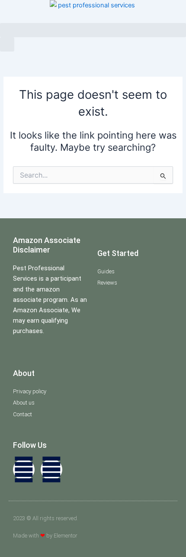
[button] (93, 30)
